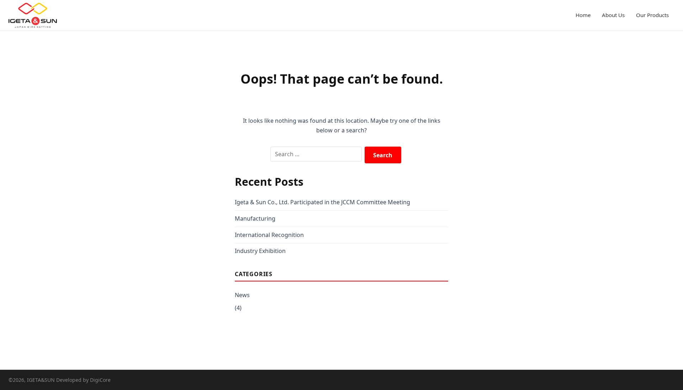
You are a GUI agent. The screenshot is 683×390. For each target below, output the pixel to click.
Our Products (652, 15)
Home (583, 15)
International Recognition (269, 235)
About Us (613, 15)
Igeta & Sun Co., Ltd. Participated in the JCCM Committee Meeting (322, 202)
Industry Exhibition (260, 251)
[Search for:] (316, 154)
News (242, 295)
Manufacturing (255, 218)
